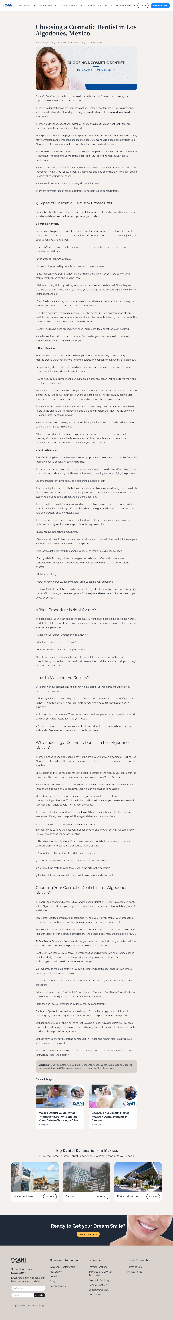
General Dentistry (98, 1285)
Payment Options (98, 1266)
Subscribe (39, 1295)
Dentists (40, 953)
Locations (55, 1276)
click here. (93, 183)
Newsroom (56, 1271)
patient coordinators (60, 1011)
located (54, 996)
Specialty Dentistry (99, 1289)
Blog (52, 1281)
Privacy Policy (134, 1271)
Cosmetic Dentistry (99, 1280)
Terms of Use (134, 1266)
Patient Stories (58, 1286)
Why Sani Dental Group (62, 1266)
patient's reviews (73, 968)
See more (50, 1196)
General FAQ (95, 1294)
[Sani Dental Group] (8, 5)
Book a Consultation (88, 1234)
